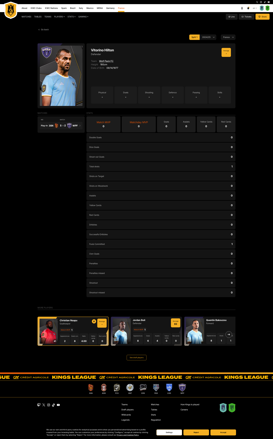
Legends (125, 420)
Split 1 (194, 37)
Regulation (156, 420)
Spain (64, 8)
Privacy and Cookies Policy (128, 435)
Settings (169, 432)
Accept (223, 432)
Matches (26, 16)
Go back (44, 29)
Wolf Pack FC (106, 61)
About (24, 8)
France (121, 8)
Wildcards (126, 414)
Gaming (82, 16)
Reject (196, 432)
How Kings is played (190, 404)
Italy (81, 8)
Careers (184, 409)
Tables (38, 16)
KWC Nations (51, 8)
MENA (100, 8)
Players (58, 16)
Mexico (89, 8)
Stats (71, 16)
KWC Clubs (36, 8)
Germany (110, 8)
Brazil (73, 8)
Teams (47, 16)
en (254, 8)
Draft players (127, 409)
